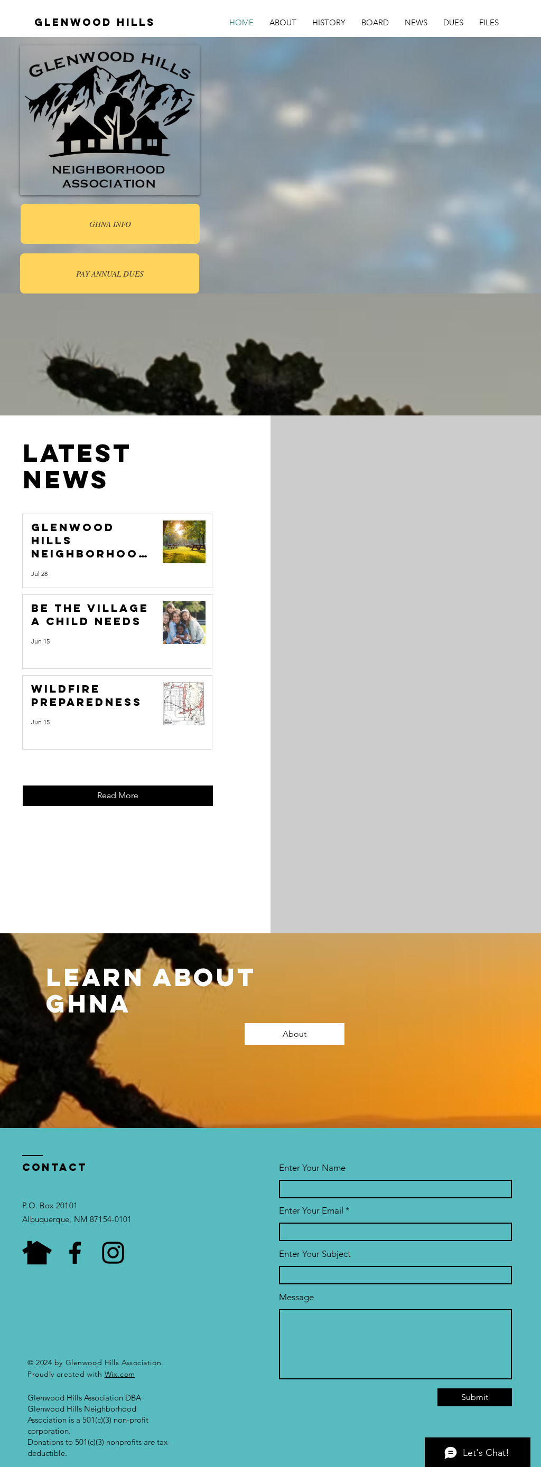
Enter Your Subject (315, 1254)
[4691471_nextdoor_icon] (37, 1252)
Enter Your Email (311, 1210)
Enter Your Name (312, 1167)
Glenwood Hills (94, 22)
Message (296, 1297)
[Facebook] (75, 1252)
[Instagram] (113, 1252)
